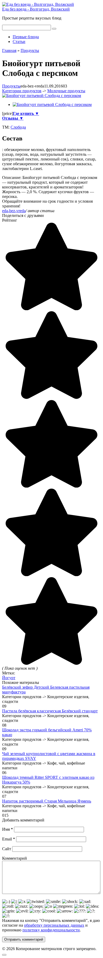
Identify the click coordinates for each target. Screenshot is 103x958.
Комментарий (14, 858)
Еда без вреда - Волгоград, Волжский (36, 9)
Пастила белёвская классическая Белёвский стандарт (50, 711)
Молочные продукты (66, 91)
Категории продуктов (21, 91)
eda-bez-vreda (14, 210)
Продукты (11, 86)
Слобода (18, 127)
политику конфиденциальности (51, 930)
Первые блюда (26, 37)
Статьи (19, 41)
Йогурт (8, 677)
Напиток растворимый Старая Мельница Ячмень (46, 801)
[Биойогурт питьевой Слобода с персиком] (41, 95)
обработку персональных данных (54, 925)
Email (8, 839)
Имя (7, 829)
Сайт (6, 849)
